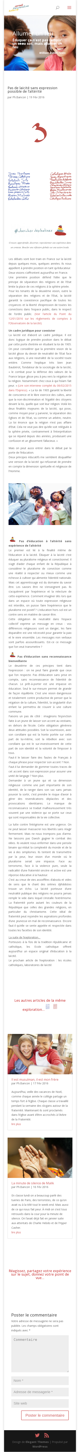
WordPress (40, 1446)
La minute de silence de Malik (32, 1183)
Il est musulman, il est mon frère (34, 1079)
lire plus (16, 1124)
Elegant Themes (37, 1442)
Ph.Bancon (19, 97)
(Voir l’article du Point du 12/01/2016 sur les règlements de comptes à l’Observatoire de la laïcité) (40, 318)
